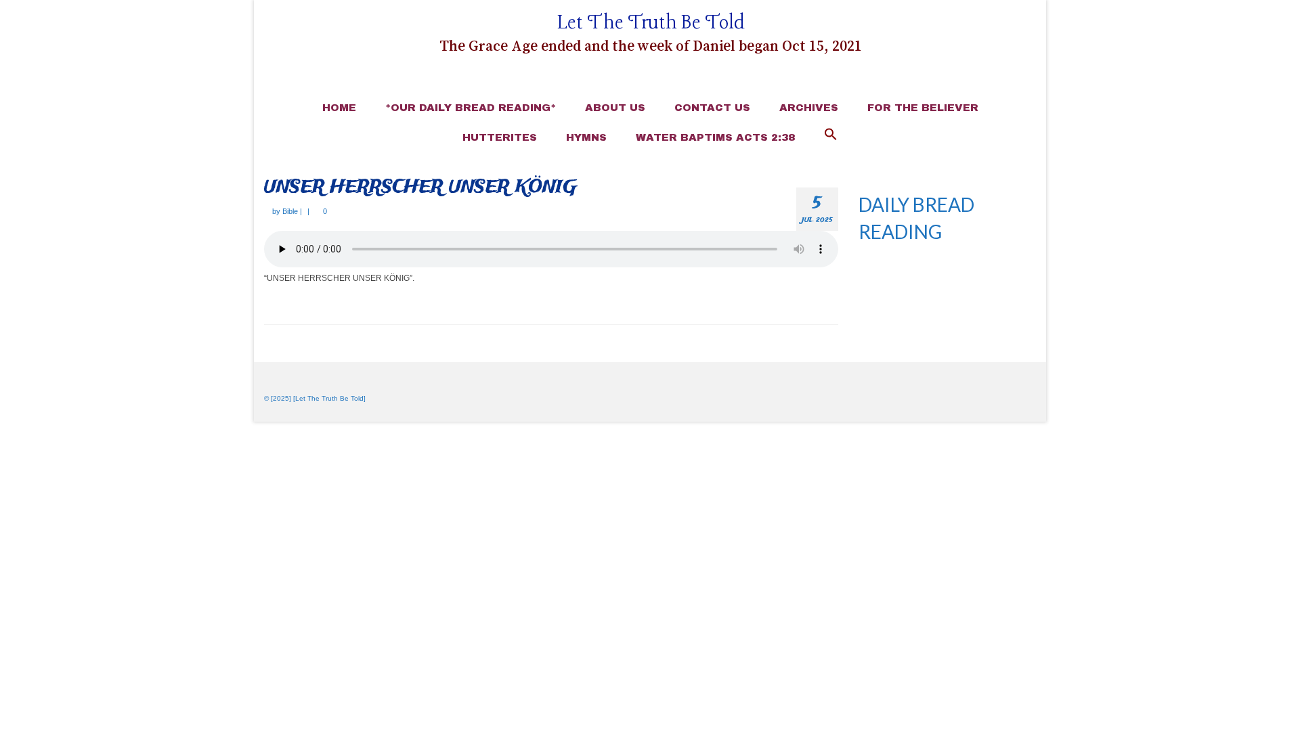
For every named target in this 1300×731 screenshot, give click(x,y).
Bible (290, 211)
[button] (830, 135)
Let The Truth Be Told (651, 23)
